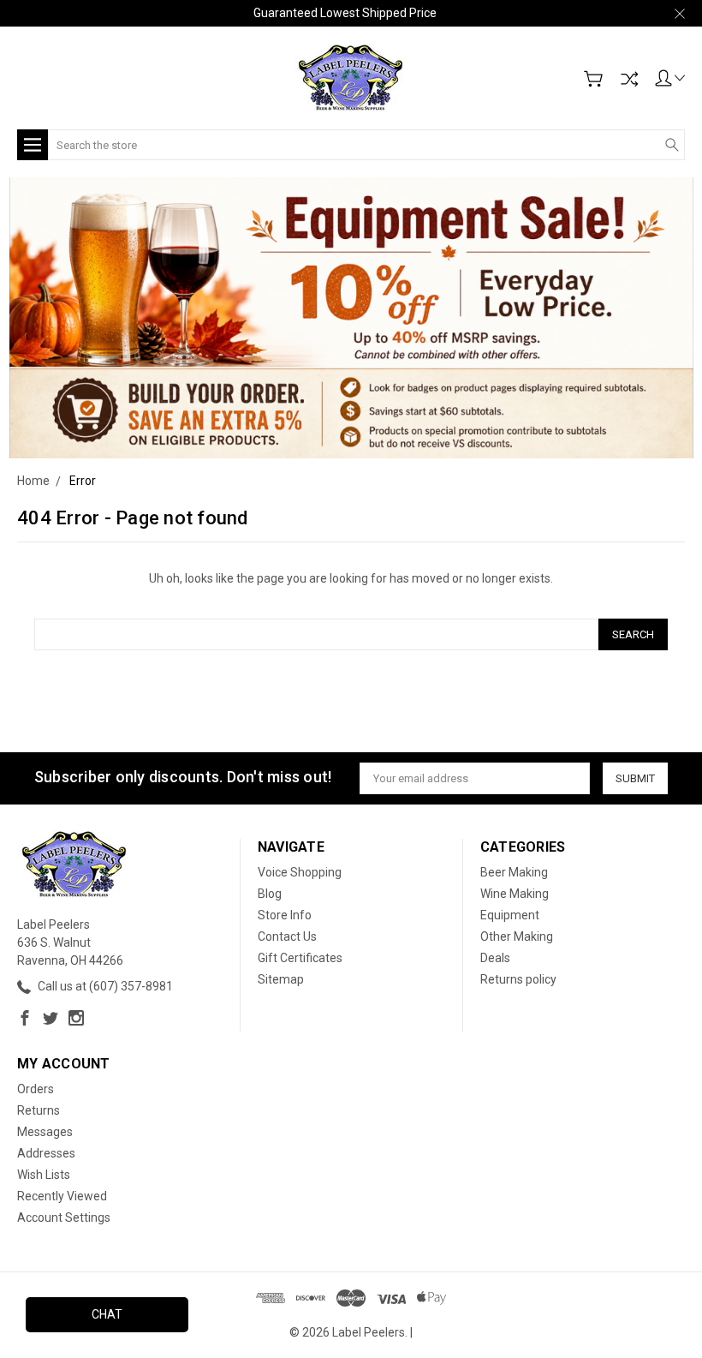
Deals (495, 958)
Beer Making (514, 872)
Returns (38, 1110)
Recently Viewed (62, 1196)
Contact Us (287, 936)
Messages (45, 1132)
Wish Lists (43, 1175)
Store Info (285, 915)
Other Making (516, 936)
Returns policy (518, 979)
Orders (35, 1089)
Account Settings (63, 1217)
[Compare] (629, 78)
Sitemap (281, 979)
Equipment (509, 915)
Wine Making (514, 893)
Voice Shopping (300, 872)
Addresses (46, 1153)
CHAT (107, 1314)
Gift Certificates (300, 958)
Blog (270, 893)
